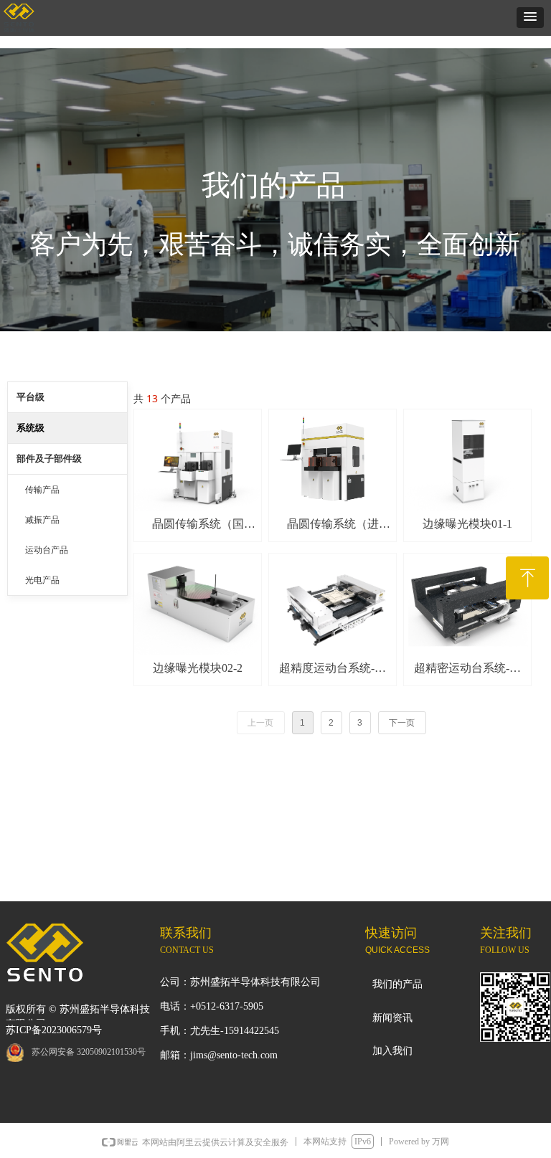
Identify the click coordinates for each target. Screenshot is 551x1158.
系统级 (30, 427)
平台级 (30, 396)
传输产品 (42, 490)
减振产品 (42, 520)
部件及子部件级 (49, 458)
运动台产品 (46, 550)
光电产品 (42, 580)
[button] (530, 17)
